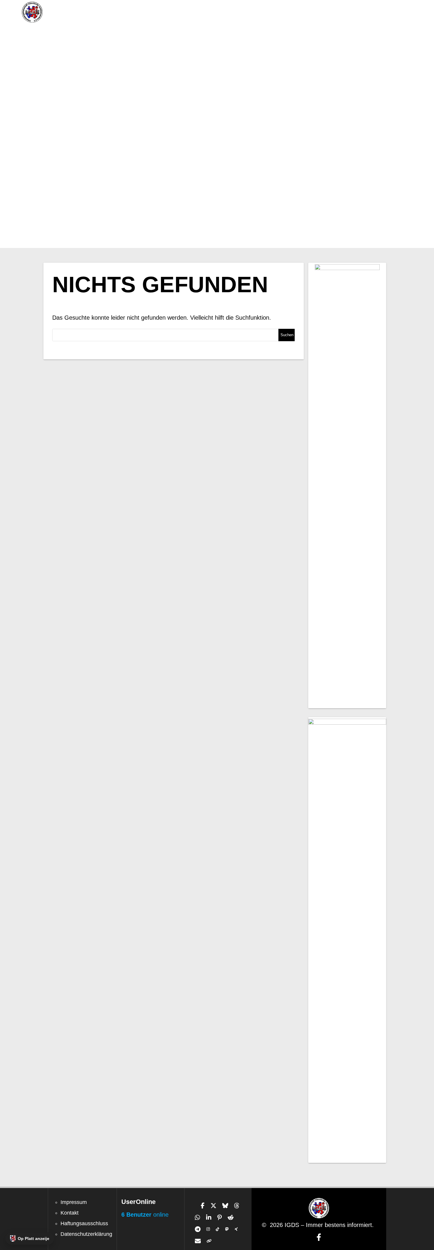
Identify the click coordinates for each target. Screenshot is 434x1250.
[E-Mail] (198, 1241)
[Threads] (236, 1206)
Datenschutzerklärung (86, 1234)
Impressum (74, 1202)
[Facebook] (203, 1206)
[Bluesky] (225, 1206)
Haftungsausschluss (84, 1223)
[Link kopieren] (209, 1241)
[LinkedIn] (208, 1217)
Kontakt (70, 1213)
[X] (213, 1206)
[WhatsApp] (197, 1217)
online (145, 1214)
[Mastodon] (227, 1229)
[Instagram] (208, 1229)
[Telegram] (197, 1229)
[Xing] (236, 1229)
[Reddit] (231, 1217)
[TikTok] (217, 1229)
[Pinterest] (219, 1217)
